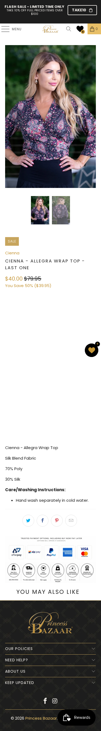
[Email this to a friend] (71, 521)
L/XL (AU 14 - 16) (23, 324)
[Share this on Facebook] (42, 521)
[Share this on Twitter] (28, 521)
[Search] (69, 28)
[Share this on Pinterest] (57, 521)
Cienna (12, 253)
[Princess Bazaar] (50, 28)
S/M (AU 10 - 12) (22, 309)
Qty (8, 350)
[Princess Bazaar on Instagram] (55, 701)
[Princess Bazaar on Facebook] (45, 701)
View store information (31, 431)
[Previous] (9, 116)
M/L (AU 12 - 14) (59, 309)
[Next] (92, 116)
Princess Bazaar (41, 718)
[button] (79, 28)
